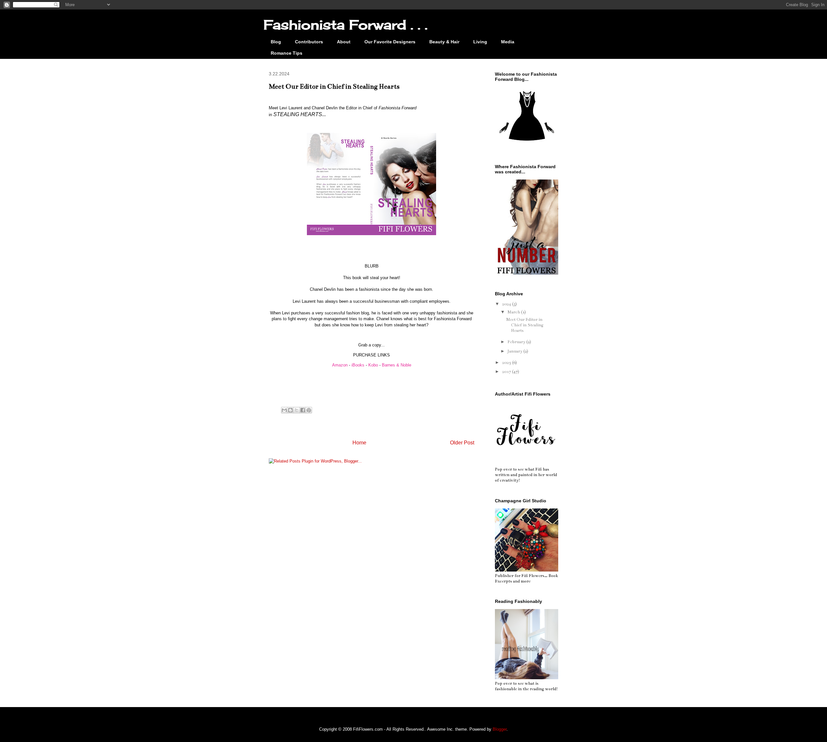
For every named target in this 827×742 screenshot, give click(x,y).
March (514, 312)
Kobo (373, 365)
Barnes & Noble (396, 365)
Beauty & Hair (444, 41)
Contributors (309, 41)
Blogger (500, 729)
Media (507, 41)
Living (480, 41)
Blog (276, 41)
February (517, 341)
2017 (507, 371)
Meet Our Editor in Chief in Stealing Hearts (524, 325)
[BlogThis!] (290, 410)
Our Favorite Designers (389, 41)
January (515, 351)
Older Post (462, 442)
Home (359, 442)
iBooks (357, 365)
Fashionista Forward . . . (345, 25)
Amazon (340, 365)
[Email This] (284, 410)
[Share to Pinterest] (309, 410)
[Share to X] (296, 410)
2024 (507, 304)
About (344, 41)
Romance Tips (286, 53)
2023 (507, 362)
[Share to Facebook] (302, 410)
